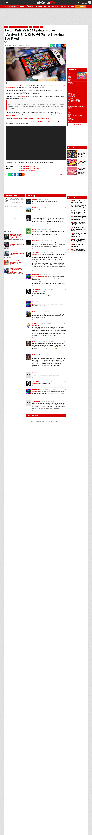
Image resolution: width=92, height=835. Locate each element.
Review (29, 168)
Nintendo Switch (12, 27)
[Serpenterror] (28, 244)
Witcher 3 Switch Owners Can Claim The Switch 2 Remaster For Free (17, 253)
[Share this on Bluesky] (54, 45)
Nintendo (69, 80)
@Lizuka (34, 231)
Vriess (34, 323)
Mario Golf (15, 115)
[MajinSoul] (28, 345)
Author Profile (9, 206)
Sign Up (86, 3)
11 (65, 323)
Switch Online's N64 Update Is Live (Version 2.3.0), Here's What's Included (31, 118)
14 (65, 372)
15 (65, 381)
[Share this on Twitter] (59, 45)
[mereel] (28, 211)
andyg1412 (35, 199)
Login (83, 3)
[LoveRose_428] (28, 377)
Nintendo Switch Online (23, 27)
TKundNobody (36, 252)
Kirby (30, 27)
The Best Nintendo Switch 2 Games (77, 245)
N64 (41, 27)
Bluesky (16, 206)
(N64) (27, 166)
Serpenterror (35, 240)
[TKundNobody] (28, 256)
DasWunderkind (36, 355)
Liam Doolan (11, 45)
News (6, 27)
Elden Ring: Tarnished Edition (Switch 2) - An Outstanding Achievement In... (78, 206)
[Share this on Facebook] (57, 45)
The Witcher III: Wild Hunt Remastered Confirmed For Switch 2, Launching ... (79, 218)
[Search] (7, 2)
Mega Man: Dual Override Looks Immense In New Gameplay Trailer (16, 262)
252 (75, 156)
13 (65, 354)
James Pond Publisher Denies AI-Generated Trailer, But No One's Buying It (78, 224)
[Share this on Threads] (62, 45)
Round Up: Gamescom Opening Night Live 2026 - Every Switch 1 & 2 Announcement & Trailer (16, 270)
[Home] (5, 6)
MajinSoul (35, 341)
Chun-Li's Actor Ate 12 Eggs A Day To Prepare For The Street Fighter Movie (78, 212)
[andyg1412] (28, 203)
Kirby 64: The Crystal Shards (27, 85)
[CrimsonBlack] (28, 405)
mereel (34, 207)
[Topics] (2, 2)
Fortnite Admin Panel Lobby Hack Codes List (78, 201)
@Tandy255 (35, 292)
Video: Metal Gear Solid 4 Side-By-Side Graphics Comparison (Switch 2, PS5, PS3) (17, 236)
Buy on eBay (76, 124)
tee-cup (34, 229)
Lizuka (34, 216)
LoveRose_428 (36, 373)
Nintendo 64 (36, 27)
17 (65, 174)
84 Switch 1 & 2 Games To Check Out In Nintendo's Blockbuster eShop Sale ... (78, 241)
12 (65, 341)
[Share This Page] (78, 2)
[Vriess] (28, 327)
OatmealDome (22, 96)
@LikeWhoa (35, 383)
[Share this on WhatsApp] (51, 45)
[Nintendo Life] (46, 2)
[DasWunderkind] (28, 359)
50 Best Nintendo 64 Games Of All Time (28, 170)
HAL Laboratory (71, 83)
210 (75, 165)
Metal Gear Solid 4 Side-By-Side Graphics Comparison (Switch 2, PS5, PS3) (78, 235)
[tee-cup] (28, 233)
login (47, 421)
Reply (21, 206)
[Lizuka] (28, 220)
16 (65, 389)
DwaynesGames (36, 274)
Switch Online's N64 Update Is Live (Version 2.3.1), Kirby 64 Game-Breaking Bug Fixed (34, 34)
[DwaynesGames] (28, 278)
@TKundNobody (36, 276)
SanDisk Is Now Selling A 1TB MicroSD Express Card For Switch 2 (78, 229)
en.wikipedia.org (71, 119)
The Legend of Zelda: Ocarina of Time (42, 121)
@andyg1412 (35, 254)
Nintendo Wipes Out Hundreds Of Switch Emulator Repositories (17, 244)
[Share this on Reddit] (65, 45)
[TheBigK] (28, 316)
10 (34, 237)
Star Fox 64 (59, 114)
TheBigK (34, 312)
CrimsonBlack (36, 401)
